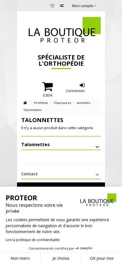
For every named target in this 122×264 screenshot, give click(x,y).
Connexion (75, 90)
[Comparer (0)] (62, 6)
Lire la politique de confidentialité (33, 239)
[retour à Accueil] (25, 103)
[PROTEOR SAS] (61, 31)
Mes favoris (52, 6)
